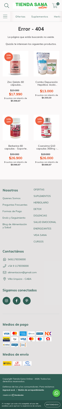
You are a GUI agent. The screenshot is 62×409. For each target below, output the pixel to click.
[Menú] (5, 16)
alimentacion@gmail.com (22, 272)
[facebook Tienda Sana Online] (16, 301)
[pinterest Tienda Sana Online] (27, 301)
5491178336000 (17, 259)
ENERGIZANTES (42, 228)
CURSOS (39, 241)
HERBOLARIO (41, 202)
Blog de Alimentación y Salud (15, 226)
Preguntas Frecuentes (15, 204)
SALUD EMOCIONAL (45, 222)
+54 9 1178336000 (18, 265)
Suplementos (39, 16)
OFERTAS (39, 189)
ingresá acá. (9, 390)
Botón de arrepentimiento (31, 390)
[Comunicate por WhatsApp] (56, 393)
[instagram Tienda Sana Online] (6, 301)
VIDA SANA (40, 235)
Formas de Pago (12, 211)
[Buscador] (7, 6)
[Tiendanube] (13, 395)
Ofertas (20, 16)
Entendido (52, 405)
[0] (55, 6)
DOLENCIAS (40, 215)
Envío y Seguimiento (14, 217)
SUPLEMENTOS (42, 196)
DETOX (38, 209)
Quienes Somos (11, 198)
